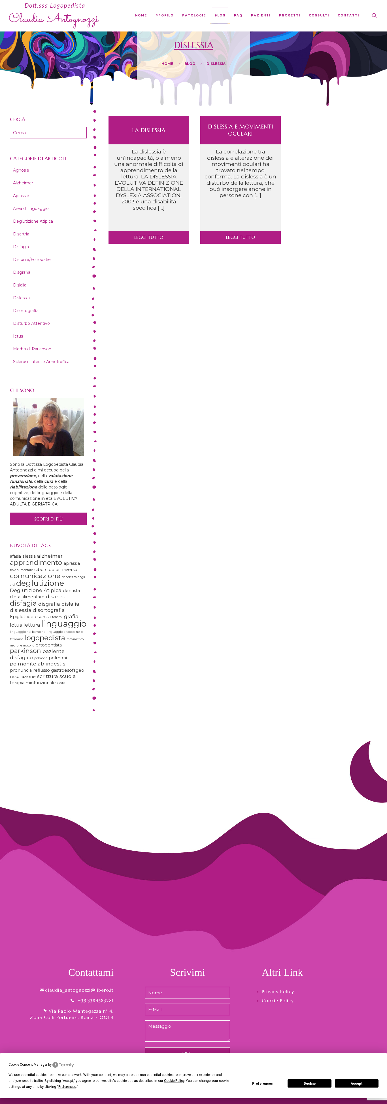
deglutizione (40, 583)
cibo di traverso (61, 569)
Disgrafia (21, 272)
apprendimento (36, 562)
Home (167, 64)
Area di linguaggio (31, 208)
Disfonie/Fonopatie (32, 259)
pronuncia (21, 670)
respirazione (23, 676)
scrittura (47, 676)
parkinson (25, 650)
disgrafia (49, 604)
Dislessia (21, 297)
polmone (40, 658)
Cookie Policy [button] (174, 1081)
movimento (75, 639)
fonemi (57, 617)
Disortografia (26, 310)
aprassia (72, 563)
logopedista (45, 637)
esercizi (43, 616)
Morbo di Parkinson (32, 348)
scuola (67, 676)
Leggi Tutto (148, 237)
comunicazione (35, 576)
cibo (39, 569)
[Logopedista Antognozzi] (54, 15)
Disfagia (21, 246)
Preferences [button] (67, 1087)
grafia (71, 616)
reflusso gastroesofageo (58, 670)
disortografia (49, 610)
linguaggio (64, 624)
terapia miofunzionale (33, 682)
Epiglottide (21, 616)
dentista (71, 590)
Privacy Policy (278, 991)
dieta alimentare (27, 596)
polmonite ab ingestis (37, 664)
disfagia (23, 603)
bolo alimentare (21, 570)
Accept (357, 1084)
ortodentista (49, 645)
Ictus (18, 336)
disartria (56, 596)
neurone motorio (22, 645)
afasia (15, 556)
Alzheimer (23, 183)
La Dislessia (148, 130)
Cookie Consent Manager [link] (27, 1065)
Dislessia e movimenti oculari (240, 130)
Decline (310, 1084)
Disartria (21, 234)
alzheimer (50, 556)
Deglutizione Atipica (33, 221)
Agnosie (21, 170)
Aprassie (21, 195)
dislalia (70, 604)
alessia (29, 556)
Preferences (262, 1084)
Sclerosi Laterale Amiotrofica (41, 361)
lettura (32, 625)
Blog (189, 64)
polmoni (58, 657)
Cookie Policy (278, 1000)
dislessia (20, 610)
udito (61, 683)
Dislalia (19, 285)
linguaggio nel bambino (27, 632)
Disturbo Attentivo (31, 323)
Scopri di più (48, 519)
